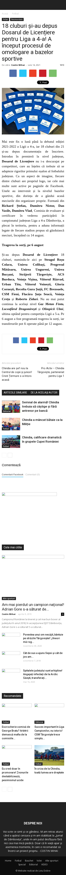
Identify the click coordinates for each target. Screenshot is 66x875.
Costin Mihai (18, 65)
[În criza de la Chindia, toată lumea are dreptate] (49, 755)
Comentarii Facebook (12, 474)
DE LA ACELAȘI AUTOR (44, 392)
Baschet (29, 860)
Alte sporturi (9, 598)
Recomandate (17, 19)
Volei (39, 860)
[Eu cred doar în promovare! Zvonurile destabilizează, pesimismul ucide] (17, 755)
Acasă (5, 13)
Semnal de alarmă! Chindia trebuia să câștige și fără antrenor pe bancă (40, 406)
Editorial (7, 411)
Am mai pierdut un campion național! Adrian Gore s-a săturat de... (33, 606)
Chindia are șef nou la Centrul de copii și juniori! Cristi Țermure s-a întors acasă (17, 374)
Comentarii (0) (32, 474)
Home (8, 860)
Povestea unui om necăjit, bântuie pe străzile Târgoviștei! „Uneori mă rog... (43, 638)
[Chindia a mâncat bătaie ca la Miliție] (11, 424)
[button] (61, 5)
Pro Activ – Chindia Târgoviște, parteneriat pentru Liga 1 (50, 372)
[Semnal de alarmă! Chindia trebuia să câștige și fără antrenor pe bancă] (11, 406)
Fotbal (5, 19)
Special (22, 864)
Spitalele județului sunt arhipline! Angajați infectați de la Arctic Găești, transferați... (42, 674)
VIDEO (44, 864)
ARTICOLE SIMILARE (15, 392)
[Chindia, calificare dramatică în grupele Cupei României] (11, 441)
